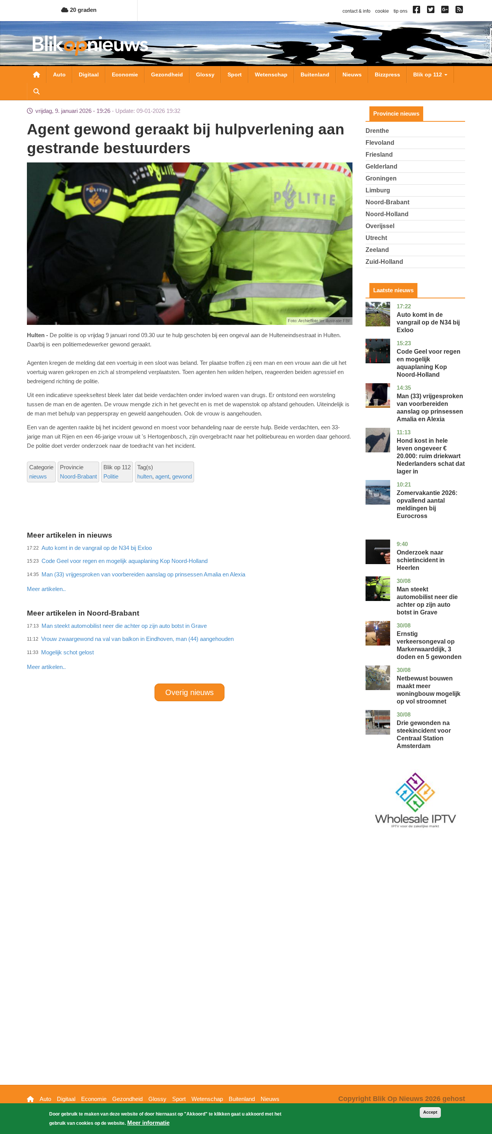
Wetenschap (271, 74)
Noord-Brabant (78, 476)
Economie (125, 74)
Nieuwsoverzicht (36, 74)
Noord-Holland (387, 214)
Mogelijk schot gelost (67, 652)
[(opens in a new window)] (417, 11)
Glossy (205, 74)
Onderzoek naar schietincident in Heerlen (421, 560)
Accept (430, 1112)
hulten (144, 476)
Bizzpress (387, 74)
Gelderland (381, 166)
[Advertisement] (189, 572)
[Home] (90, 45)
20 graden (82, 10)
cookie (382, 11)
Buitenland (315, 74)
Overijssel (380, 226)
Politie (110, 476)
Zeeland (377, 250)
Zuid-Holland (384, 261)
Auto (59, 74)
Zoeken (36, 91)
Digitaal (89, 74)
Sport (235, 74)
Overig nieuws (189, 692)
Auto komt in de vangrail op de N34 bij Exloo (428, 322)
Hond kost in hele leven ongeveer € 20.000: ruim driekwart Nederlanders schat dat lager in (431, 456)
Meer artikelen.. (46, 589)
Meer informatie (148, 1122)
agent (162, 476)
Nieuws (352, 74)
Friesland (379, 154)
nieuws (38, 476)
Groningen (381, 178)
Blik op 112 (428, 74)
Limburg (378, 190)
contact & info (356, 11)
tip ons (400, 11)
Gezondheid (167, 74)
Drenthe (377, 130)
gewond (182, 476)
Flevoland (380, 142)
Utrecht (376, 238)
